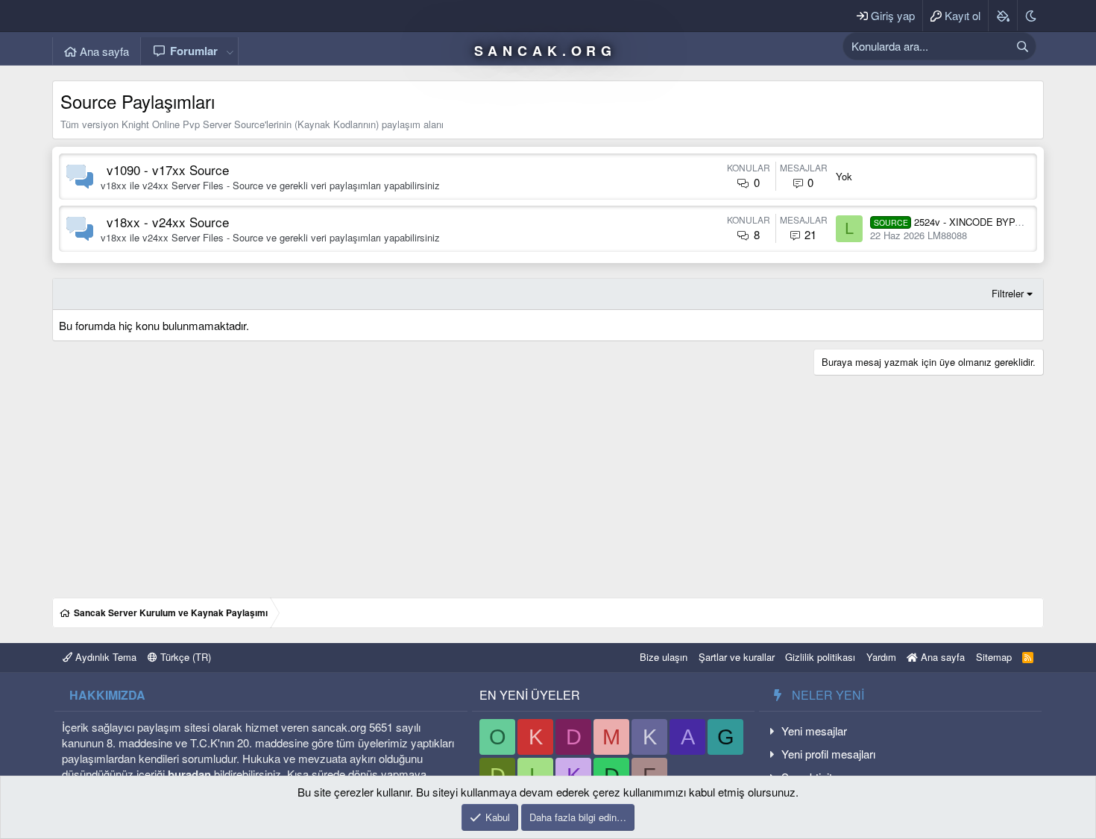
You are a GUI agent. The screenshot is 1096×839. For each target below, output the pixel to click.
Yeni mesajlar (814, 730)
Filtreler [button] (1008, 293)
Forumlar (194, 50)
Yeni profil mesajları (828, 754)
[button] (229, 51)
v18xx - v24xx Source (168, 221)
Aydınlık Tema (104, 657)
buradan (189, 774)
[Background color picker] (1002, 15)
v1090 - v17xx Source (168, 169)
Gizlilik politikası (820, 657)
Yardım (881, 657)
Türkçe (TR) (184, 657)
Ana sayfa (103, 51)
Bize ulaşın (663, 657)
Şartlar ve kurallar (737, 657)
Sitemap (994, 657)
